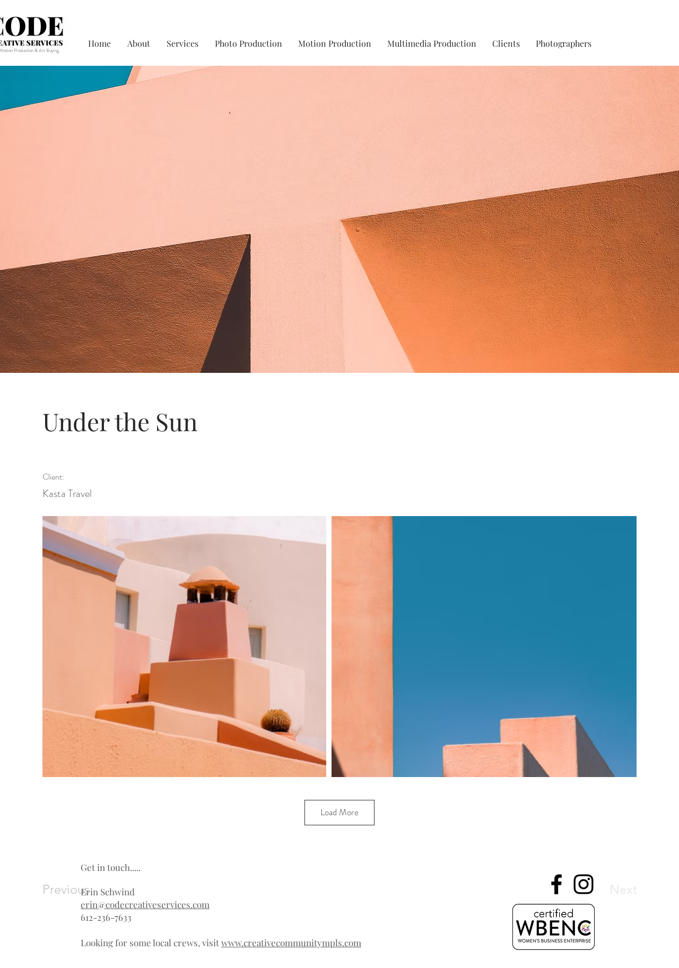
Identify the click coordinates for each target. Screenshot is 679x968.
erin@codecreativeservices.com (145, 904)
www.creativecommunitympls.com (291, 942)
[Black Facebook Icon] (556, 884)
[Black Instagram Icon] (583, 884)
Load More (339, 812)
